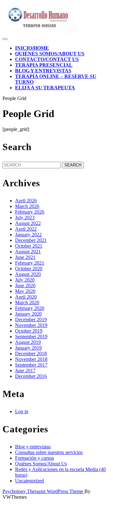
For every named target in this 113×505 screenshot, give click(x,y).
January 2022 (28, 234)
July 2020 (25, 280)
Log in (21, 411)
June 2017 (25, 370)
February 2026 (29, 212)
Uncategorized (29, 480)
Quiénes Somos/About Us (49, 53)
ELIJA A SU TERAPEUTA (45, 87)
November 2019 (31, 325)
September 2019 (31, 336)
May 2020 (25, 291)
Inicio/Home (32, 48)
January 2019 (28, 348)
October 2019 (28, 331)
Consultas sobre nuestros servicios (49, 452)
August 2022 (28, 223)
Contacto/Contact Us (47, 59)
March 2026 (27, 206)
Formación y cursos (34, 458)
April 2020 (26, 297)
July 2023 (25, 217)
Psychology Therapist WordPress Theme (43, 491)
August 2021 (28, 251)
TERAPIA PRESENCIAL (44, 65)
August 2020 (28, 274)
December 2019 (31, 319)
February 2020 (29, 308)
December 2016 (31, 376)
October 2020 (28, 268)
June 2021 (25, 257)
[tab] (5, 39)
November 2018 (31, 359)
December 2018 (31, 353)
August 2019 (28, 342)
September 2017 (31, 365)
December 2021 (31, 240)
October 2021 (28, 246)
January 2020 (28, 314)
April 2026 (26, 200)
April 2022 (26, 229)
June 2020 (25, 285)
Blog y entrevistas (43, 70)
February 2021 (29, 263)
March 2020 (27, 302)
